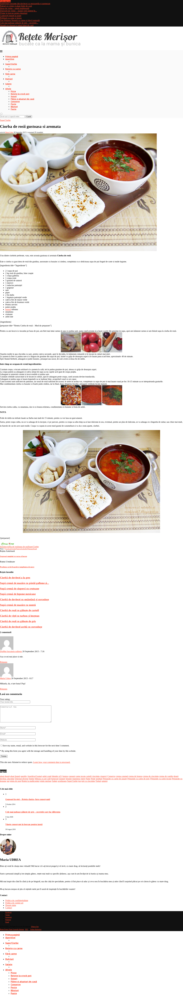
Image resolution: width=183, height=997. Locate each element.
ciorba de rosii (12, 547)
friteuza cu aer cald (43, 779)
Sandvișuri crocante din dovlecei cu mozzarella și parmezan (25, 3)
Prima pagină (11, 56)
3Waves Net (35, 927)
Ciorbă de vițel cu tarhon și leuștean (19, 615)
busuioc (3, 547)
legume (69, 779)
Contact (8, 908)
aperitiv (24, 776)
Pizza (13, 91)
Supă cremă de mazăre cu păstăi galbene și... (24, 583)
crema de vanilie (166, 776)
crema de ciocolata (151, 776)
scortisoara (62, 781)
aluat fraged (15, 776)
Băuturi (14, 106)
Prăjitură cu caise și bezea (11, 18)
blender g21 (57, 776)
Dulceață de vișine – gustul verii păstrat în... (18, 11)
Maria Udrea (9, 132)
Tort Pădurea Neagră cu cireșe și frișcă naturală (20, 20)
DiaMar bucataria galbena (11, 651)
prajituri (99, 779)
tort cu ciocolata (88, 781)
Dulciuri (9, 79)
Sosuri (14, 96)
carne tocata (81, 776)
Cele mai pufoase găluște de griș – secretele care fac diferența (32, 812)
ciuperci (103, 776)
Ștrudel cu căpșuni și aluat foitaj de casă (16, 25)
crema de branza (135, 776)
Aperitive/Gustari (34, 776)
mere (83, 779)
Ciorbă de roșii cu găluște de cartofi (19, 610)
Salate (8, 84)
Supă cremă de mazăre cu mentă (18, 605)
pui (8, 781)
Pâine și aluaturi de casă (22, 99)
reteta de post (15, 781)
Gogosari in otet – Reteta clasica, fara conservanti (27, 799)
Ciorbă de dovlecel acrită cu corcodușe (21, 626)
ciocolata (96, 776)
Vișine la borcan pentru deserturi (13, 13)
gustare (62, 779)
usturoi (104, 781)
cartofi (89, 776)
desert (175, 776)
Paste (13, 109)
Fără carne (10, 74)
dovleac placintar (7, 779)
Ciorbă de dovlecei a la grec (15, 577)
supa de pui (23, 547)
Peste (93, 779)
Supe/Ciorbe (11, 64)
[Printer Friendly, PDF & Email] (7, 544)
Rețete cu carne (13, 69)
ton (79, 781)
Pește (13, 104)
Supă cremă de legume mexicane (18, 594)
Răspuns (3, 662)
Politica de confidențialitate (16, 900)
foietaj (31, 779)
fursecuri (55, 779)
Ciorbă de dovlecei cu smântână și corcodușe (24, 599)
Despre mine (10, 905)
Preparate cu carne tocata (160, 779)
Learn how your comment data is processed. (51, 762)
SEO (26, 929)
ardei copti (46, 776)
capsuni (72, 776)
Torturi (98, 781)
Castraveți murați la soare (10, 15)
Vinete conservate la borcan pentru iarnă (23, 824)
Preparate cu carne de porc (138, 779)
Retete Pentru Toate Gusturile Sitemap (12, 929)
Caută (28, 117)
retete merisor (45, 781)
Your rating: (5, 699)
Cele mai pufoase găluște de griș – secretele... (19, 23)
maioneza (76, 779)
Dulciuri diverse (21, 779)
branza (8, 309)
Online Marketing (35, 929)
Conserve (15, 101)
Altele (8, 88)
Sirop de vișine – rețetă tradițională (14, 8)
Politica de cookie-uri (14, 903)
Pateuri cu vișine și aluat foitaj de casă (16, 6)
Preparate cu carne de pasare (115, 779)
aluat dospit (5, 776)
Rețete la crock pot (20, 94)
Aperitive (9, 59)
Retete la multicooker (31, 781)
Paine (88, 779)
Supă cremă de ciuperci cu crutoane (19, 588)
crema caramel (122, 776)
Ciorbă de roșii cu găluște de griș (18, 621)
